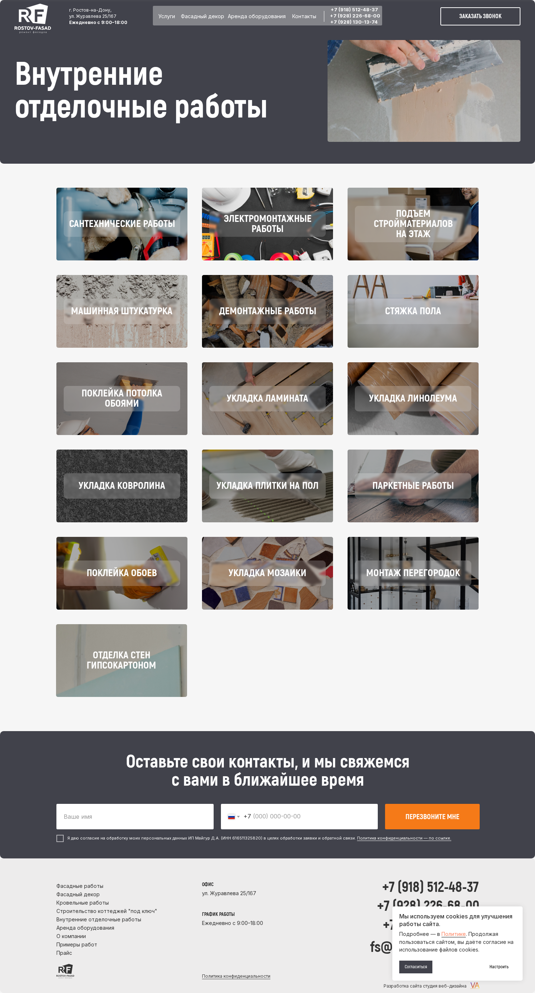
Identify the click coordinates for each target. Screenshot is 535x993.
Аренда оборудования (257, 16)
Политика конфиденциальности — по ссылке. (404, 838)
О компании (71, 936)
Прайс (64, 953)
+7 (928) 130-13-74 (354, 22)
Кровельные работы (82, 903)
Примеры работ (76, 944)
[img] (33, 18)
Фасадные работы (79, 886)
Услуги (166, 16)
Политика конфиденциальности (236, 976)
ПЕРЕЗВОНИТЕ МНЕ (432, 816)
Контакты (304, 16)
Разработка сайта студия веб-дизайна (425, 986)
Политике (453, 934)
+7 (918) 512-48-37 (354, 9)
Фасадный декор (202, 16)
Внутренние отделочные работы (98, 919)
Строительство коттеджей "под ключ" (106, 911)
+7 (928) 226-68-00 (355, 16)
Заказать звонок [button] (480, 16)
